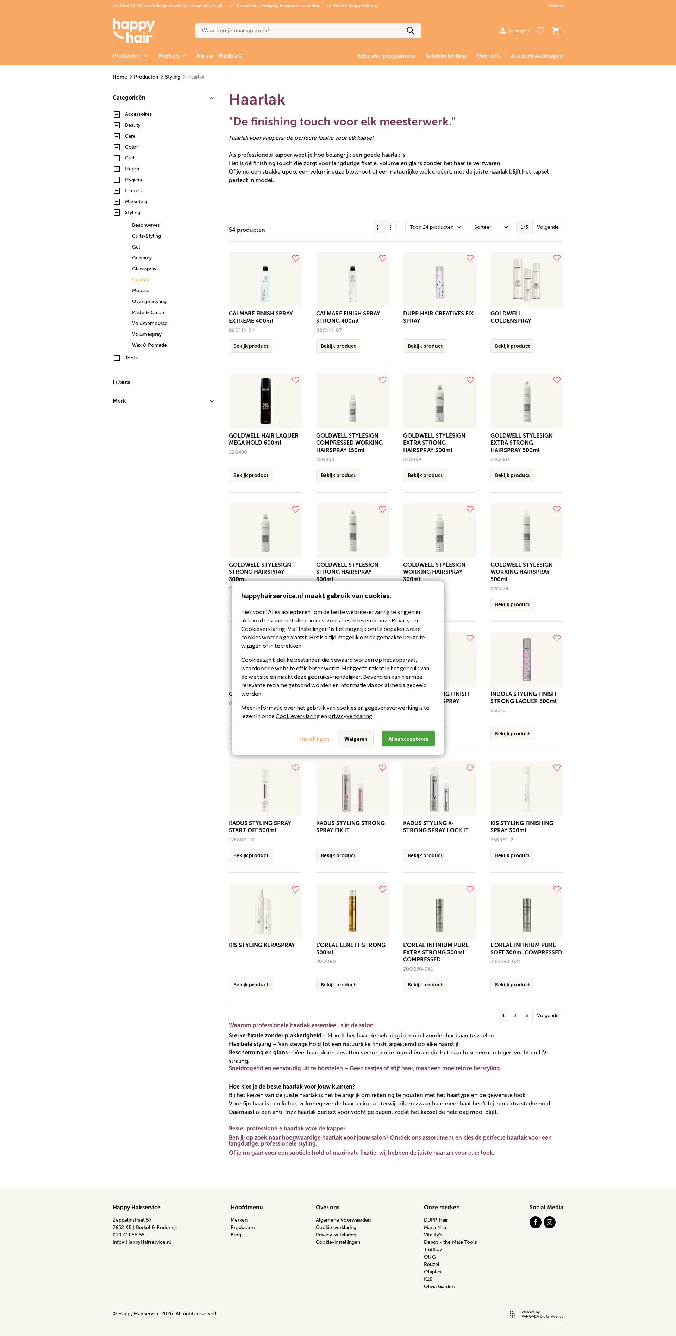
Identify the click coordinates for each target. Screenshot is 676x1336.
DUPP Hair (436, 1220)
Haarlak (140, 279)
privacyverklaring (350, 715)
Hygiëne (134, 179)
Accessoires (138, 114)
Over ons (488, 56)
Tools (131, 357)
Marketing (136, 201)
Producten (146, 77)
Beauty (132, 125)
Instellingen (314, 738)
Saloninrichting (445, 56)
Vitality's (433, 1234)
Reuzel (431, 1264)
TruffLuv (433, 1249)
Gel (136, 247)
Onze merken (442, 1207)
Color (131, 147)
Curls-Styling (146, 236)
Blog (236, 1234)
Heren (132, 168)
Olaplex (433, 1271)
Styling (172, 77)
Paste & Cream (149, 312)
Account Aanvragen (537, 56)
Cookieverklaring (298, 715)
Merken (239, 1220)
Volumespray (147, 334)
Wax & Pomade (149, 345)
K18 (428, 1279)
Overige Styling (149, 301)
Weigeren (355, 738)
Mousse (140, 290)
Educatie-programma (386, 56)
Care (130, 136)
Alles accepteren (408, 738)
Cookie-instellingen (338, 1242)
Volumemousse (150, 323)
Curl (129, 158)
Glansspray (144, 268)
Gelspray (142, 258)
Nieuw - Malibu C (219, 56)
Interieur (134, 190)
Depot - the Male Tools (450, 1242)
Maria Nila (435, 1227)
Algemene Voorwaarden (343, 1220)
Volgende (548, 227)
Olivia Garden (439, 1286)
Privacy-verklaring (336, 1234)
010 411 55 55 (129, 1234)
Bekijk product (250, 346)
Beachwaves (146, 225)
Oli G (430, 1257)
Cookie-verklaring (336, 1227)
